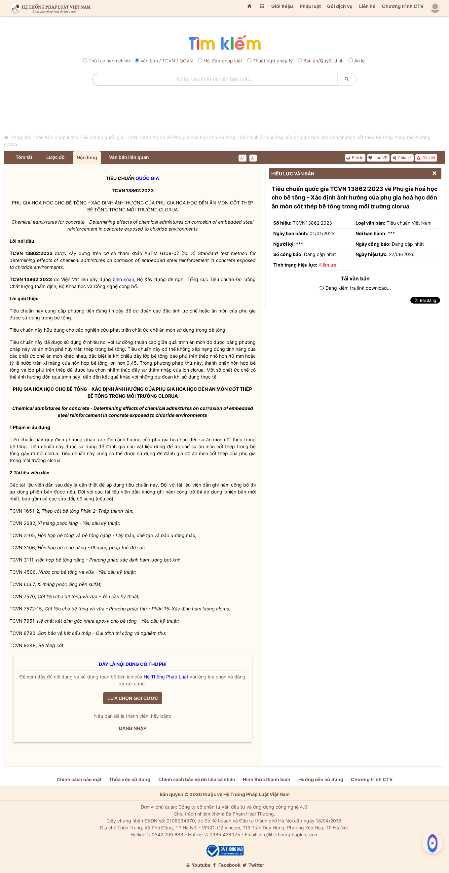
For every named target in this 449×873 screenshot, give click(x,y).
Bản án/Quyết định (323, 60)
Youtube (200, 865)
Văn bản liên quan (129, 157)
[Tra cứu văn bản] (224, 43)
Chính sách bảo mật (78, 779)
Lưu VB (380, 157)
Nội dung (87, 157)
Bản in (357, 157)
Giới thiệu (282, 6)
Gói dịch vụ (340, 6)
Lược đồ (55, 157)
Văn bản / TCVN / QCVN (166, 60)
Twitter (255, 865)
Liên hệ (367, 6)
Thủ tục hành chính (109, 60)
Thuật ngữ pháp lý (273, 60)
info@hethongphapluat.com (288, 834)
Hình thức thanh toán (266, 779)
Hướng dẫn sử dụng (320, 779)
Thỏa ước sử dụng (129, 779)
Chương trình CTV (403, 6)
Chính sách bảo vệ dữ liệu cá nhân (196, 779)
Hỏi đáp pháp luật (223, 60)
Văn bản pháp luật (55, 137)
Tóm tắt (24, 157)
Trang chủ (20, 137)
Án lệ (359, 60)
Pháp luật (310, 6)
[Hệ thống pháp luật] (49, 8)
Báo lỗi (428, 157)
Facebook (229, 865)
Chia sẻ (404, 157)
